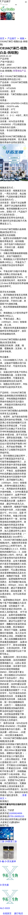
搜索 (16, 4)
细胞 (22, 38)
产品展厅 (11, 38)
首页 (2, 38)
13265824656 (15, 813)
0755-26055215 (16, 816)
